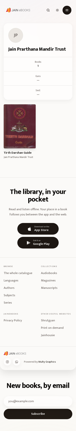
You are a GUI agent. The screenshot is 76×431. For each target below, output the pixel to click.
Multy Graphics (47, 361)
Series (8, 302)
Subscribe (38, 413)
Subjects (9, 295)
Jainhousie (48, 335)
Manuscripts (49, 287)
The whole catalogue (18, 273)
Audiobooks (49, 273)
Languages (11, 280)
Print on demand (52, 327)
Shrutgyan (48, 320)
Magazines (48, 280)
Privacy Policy (13, 320)
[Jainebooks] (17, 10)
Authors (9, 287)
